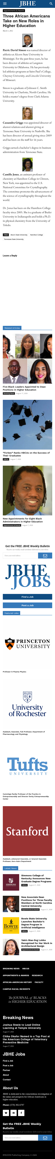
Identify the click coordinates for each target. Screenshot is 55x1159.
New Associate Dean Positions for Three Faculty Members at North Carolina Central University (36, 901)
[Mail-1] (13, 1113)
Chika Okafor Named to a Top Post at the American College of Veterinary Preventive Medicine (26, 1039)
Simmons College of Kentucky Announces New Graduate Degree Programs (36, 878)
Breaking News (9, 393)
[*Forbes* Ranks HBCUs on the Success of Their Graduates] (27, 425)
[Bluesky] (6, 1113)
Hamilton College (36, 235)
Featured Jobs (11, 613)
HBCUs (6, 459)
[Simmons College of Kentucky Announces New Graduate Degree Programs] (11, 882)
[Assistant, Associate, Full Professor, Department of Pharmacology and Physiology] (27, 704)
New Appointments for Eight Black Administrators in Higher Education (23, 520)
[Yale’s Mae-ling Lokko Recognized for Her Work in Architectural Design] (11, 947)
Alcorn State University (19, 235)
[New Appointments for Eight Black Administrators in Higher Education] (27, 490)
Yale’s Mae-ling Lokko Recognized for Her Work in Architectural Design (36, 943)
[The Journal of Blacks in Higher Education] (27, 4)
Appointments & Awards (14, 10)
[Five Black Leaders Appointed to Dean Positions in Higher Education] (27, 359)
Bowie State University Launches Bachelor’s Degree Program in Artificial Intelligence (34, 923)
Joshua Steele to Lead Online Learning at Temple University (22, 1026)
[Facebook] (21, 1113)
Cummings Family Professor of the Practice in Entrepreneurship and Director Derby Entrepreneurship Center (26, 796)
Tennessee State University (14, 239)
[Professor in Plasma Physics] (27, 644)
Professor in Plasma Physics (14, 672)
